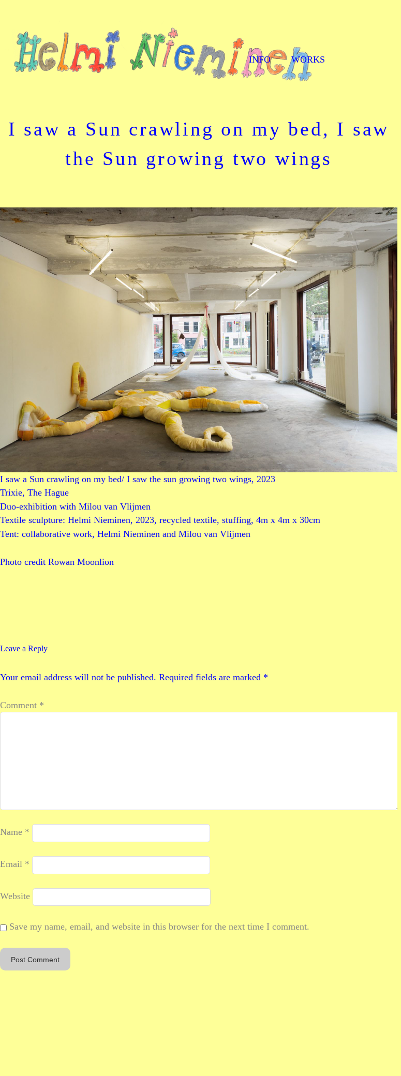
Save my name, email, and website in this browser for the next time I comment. (159, 926)
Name (14, 832)
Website (15, 896)
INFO (260, 59)
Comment (22, 705)
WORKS (308, 59)
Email (14, 864)
